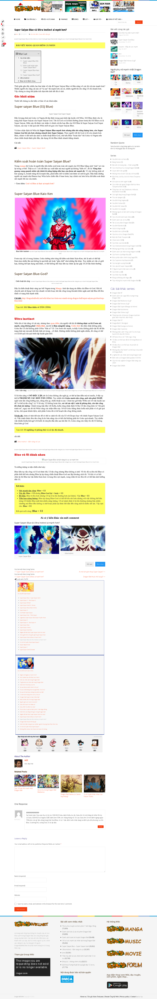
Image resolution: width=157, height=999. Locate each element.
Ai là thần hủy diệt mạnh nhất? (129, 33)
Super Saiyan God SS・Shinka (27, 605)
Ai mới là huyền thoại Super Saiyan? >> (92, 572)
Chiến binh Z (116, 240)
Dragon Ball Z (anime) (119, 329)
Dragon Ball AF (117, 293)
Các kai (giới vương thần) (120, 263)
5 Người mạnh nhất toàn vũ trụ (122, 269)
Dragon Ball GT (117, 320)
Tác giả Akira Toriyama (95, 997)
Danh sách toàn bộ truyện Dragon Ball (75, 937)
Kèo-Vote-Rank (49, 19)
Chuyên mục (31, 19)
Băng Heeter (116, 162)
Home (18, 19)
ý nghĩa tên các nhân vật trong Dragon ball (126, 355)
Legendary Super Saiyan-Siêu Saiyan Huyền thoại (33, 617)
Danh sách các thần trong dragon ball (125, 252)
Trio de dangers (117, 197)
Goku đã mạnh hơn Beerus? (27, 704)
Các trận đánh (34, 34)
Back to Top (139, 997)
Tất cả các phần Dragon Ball (121, 223)
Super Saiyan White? (25, 603)
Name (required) (20, 876)
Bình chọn (100, 564)
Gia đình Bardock (118, 226)
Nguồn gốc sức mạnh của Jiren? (28, 702)
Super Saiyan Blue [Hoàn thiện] (28, 608)
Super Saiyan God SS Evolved (27, 649)
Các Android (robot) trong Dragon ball (125, 246)
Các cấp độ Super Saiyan (24, 593)
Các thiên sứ (116, 272)
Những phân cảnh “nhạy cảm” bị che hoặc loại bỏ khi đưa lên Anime (126, 333)
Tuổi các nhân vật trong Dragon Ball (30, 680)
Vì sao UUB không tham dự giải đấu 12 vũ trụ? (32, 689)
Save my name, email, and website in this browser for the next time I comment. (45, 904)
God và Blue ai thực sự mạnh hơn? (40, 183)
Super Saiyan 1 (24, 647)
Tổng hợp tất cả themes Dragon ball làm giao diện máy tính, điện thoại (126, 316)
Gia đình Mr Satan (118, 206)
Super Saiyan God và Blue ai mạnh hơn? (30, 637)
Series (76, 19)
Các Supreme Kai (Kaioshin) (121, 260)
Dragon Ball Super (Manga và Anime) (124, 307)
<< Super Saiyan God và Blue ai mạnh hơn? (29, 572)
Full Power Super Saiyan (26, 612)
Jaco (120, 54)
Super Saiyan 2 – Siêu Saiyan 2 (28, 600)
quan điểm (55, 323)
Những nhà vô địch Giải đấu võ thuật (124, 174)
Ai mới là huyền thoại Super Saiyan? (29, 642)
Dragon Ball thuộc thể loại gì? (28, 721)
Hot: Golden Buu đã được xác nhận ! (30, 677)
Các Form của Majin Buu (120, 254)
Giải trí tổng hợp (117, 228)
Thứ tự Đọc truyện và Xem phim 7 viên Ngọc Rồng (33, 709)
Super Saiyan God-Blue (26, 630)
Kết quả (89, 564)
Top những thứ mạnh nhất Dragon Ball (125, 281)
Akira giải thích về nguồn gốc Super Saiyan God (32, 635)
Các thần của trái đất (119, 243)
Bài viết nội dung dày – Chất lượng (123, 165)
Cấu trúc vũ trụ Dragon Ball (121, 234)
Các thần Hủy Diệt (118, 275)
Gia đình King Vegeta (119, 200)
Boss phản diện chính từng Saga (123, 257)
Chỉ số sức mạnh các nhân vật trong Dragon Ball (78, 941)
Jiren (63, 953)
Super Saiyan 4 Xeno (25, 627)
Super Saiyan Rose (24, 625)
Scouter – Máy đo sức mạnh (128, 47)
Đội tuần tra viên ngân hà (120, 182)
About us (83, 997)
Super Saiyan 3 (24, 610)
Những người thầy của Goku (121, 249)
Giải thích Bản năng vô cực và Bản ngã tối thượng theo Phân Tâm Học (39, 724)
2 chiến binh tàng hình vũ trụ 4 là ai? (30, 694)
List (86, 19)
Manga (58, 288)
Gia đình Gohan (117, 203)
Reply (100, 827)
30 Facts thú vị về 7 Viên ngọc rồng (124, 337)
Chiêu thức (40, 326)
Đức (17, 34)
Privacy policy (124, 997)
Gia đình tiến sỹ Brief (119, 231)
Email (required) (19, 886)
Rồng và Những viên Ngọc (120, 278)
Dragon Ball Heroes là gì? (127, 61)
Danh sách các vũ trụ (119, 220)
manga (22, 166)
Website (17, 895)
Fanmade (64, 19)
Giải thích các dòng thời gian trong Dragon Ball (33, 712)
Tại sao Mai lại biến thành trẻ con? (29, 687)
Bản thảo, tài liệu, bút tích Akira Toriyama (126, 177)
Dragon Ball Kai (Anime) (120, 309)
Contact (133, 997)
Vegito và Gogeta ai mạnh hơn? (28, 675)
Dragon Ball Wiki (19, 997)
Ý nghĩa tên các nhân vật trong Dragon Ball (31, 682)
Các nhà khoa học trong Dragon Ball (124, 168)
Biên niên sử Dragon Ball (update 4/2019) (126, 358)
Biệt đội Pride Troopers (120, 237)
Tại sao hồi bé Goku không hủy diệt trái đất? (32, 692)
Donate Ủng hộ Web (112, 997)
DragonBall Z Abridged (120, 323)
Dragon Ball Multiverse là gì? (121, 301)
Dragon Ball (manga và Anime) (122, 326)
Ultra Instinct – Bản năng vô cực (28, 441)
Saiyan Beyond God (25, 644)
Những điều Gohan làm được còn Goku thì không (33, 729)
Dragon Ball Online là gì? (120, 312)
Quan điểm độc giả (44, 34)
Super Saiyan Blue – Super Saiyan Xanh (31, 148)
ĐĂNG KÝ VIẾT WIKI (114, 19)
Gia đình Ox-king (117, 209)
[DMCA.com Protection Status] (67, 982)
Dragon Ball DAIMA (118, 366)
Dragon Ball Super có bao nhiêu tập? (29, 697)
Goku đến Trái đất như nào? (27, 707)
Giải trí (98, 19)
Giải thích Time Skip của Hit (27, 685)
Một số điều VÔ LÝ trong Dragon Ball (30, 699)
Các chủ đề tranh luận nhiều (25, 670)
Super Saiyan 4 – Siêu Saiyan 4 (28, 622)
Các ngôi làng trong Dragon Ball (123, 195)
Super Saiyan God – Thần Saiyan (28, 615)
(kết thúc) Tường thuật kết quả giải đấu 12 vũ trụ (78, 965)
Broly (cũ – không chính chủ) (71, 962)
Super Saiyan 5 (24, 620)
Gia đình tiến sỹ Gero (119, 159)
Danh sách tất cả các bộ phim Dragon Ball (76, 932)
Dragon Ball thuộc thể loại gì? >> (94, 577)
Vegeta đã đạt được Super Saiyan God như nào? (32, 632)
